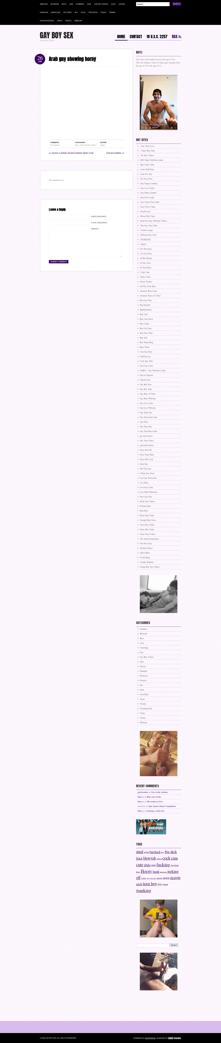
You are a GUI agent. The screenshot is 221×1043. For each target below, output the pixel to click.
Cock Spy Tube (146, 361)
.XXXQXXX (145, 239)
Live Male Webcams (148, 492)
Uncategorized (47, 21)
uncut (165, 884)
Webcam (78, 21)
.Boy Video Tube (147, 164)
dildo (147, 865)
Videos (68, 21)
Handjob (44, 12)
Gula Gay (144, 463)
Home (121, 37)
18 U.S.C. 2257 (157, 37)
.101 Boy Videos (147, 155)
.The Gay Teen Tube (148, 225)
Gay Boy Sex (56, 35)
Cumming (80, 4)
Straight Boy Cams (148, 520)
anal (139, 851)
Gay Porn (144, 421)
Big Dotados (145, 304)
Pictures (67, 12)
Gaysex (121, 4)
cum (174, 858)
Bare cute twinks (154, 796)
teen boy (150, 883)
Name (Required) (98, 216)
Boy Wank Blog (146, 342)
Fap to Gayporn (146, 375)
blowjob (149, 858)
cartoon (159, 858)
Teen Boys (93, 12)
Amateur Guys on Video (150, 295)
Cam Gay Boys (146, 351)
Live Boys (144, 482)
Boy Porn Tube (146, 333)
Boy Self (143, 337)
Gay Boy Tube (146, 389)
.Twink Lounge (146, 230)
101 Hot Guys (146, 248)
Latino (143, 878)
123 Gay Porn (146, 253)
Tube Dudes (145, 552)
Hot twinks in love (155, 801)
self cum (153, 878)
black (139, 858)
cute (139, 864)
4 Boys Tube (145, 276)
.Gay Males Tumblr (148, 192)
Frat (89, 4)
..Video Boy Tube (147, 150)
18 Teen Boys (145, 267)
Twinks (112, 12)
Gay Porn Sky (146, 426)
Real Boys (144, 510)
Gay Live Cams (146, 403)
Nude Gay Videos (147, 501)
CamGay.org (145, 356)
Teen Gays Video (147, 524)
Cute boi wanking (115, 152)
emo (153, 865)
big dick (171, 851)
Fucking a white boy (155, 810)
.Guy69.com (145, 211)
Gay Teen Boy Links (148, 431)
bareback (155, 852)
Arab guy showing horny (72, 59)
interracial (163, 872)
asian (146, 852)
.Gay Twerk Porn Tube (149, 202)
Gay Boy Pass (145, 384)
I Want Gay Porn (147, 473)
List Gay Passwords (148, 477)
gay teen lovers (146, 435)
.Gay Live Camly (147, 188)
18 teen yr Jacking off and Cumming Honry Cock (71, 152)
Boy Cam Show (146, 319)
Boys (64, 4)
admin (102, 145)
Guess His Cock (146, 459)
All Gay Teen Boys (148, 286)
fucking (163, 864)
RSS (174, 37)
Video (59, 21)
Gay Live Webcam (148, 407)
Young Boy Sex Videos (150, 566)
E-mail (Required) (99, 223)
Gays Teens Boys (147, 454)
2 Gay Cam (144, 272)
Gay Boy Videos (101, 4)
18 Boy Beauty (146, 258)
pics (148, 878)
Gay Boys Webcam (148, 398)
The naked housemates (149, 538)
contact (136, 37)
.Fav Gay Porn (146, 178)
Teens (103, 12)
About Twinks (146, 281)
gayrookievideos (147, 445)
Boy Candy (144, 323)
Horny (146, 871)
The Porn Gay (146, 543)
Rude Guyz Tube (147, 515)
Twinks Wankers (147, 562)
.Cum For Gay (146, 174)
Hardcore (55, 12)
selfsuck (159, 878)
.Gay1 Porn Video (147, 206)
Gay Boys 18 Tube (147, 393)
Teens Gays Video (147, 534)
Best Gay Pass (146, 300)
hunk (156, 871)
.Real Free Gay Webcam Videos (153, 220)
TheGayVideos (146, 548)
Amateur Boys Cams (148, 290)
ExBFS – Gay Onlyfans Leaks (153, 370)
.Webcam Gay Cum (148, 234)
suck (139, 884)
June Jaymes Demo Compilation (162, 806)
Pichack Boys (145, 506)
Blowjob (55, 4)
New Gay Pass (146, 496)
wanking (143, 890)
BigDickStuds (146, 309)
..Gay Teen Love (147, 145)
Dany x (141, 796)
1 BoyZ (143, 244)
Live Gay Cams (146, 487)
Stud (83, 12)
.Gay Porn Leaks (147, 197)
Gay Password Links (148, 417)
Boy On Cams (146, 328)
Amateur (44, 4)
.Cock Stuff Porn (147, 169)
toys (160, 884)
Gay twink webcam (159, 792)
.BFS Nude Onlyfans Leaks (151, 160)
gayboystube (143, 792)
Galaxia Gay (145, 379)
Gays (113, 4)
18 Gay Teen (145, 262)
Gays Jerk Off (145, 449)
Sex (76, 12)
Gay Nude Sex (146, 412)
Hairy (138, 872)
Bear (162, 852)
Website (94, 229)
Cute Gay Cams (146, 365)
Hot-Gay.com (145, 468)
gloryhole (175, 865)
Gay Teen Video (147, 440)
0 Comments (55, 145)
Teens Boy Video (147, 529)
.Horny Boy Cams (147, 216)
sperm (166, 878)
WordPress (150, 1038)
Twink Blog (145, 557)
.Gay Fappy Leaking (148, 183)
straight (175, 877)
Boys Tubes (144, 347)
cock (166, 858)
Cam (71, 4)
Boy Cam (144, 314)
